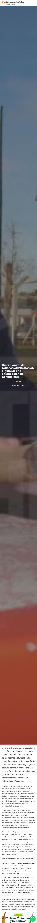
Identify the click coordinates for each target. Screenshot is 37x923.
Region (18, 381)
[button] (33, 919)
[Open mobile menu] (34, 3)
